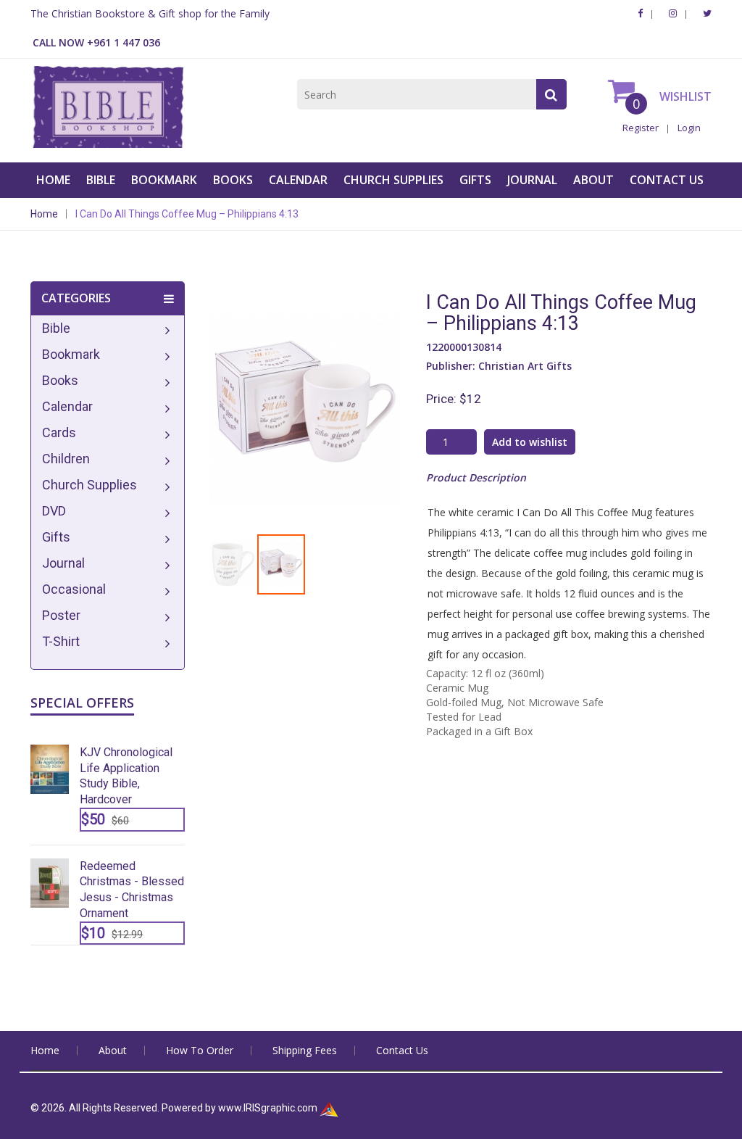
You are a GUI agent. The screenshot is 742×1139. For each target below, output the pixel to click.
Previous (187, 385)
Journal (532, 180)
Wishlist (684, 96)
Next (423, 385)
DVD (54, 510)
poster (61, 615)
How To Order (199, 1050)
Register (640, 127)
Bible (100, 180)
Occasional (74, 589)
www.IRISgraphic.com (267, 1108)
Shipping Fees (304, 1050)
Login (689, 127)
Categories (76, 298)
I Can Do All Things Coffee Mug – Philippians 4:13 (187, 214)
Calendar (298, 180)
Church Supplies (393, 180)
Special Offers (82, 702)
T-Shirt (61, 641)
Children (66, 458)
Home (53, 180)
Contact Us (667, 180)
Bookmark (164, 180)
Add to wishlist (529, 442)
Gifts (475, 180)
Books (233, 180)
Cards (59, 432)
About (593, 180)
